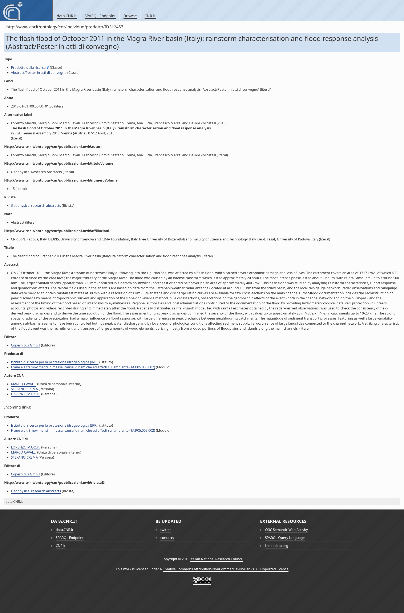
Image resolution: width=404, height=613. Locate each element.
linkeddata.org (276, 545)
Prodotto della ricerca (28, 67)
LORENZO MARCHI (25, 394)
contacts (167, 537)
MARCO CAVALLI (23, 384)
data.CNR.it (67, 15)
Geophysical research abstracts (36, 205)
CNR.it (150, 15)
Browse (130, 15)
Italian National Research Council (216, 559)
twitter (165, 529)
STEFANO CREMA (24, 389)
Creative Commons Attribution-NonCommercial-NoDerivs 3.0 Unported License (225, 569)
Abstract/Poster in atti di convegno (38, 72)
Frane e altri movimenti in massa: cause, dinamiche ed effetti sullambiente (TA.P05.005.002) (83, 367)
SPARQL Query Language (285, 537)
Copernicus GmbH (25, 345)
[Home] (26, 10)
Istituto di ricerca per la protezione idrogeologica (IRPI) (54, 362)
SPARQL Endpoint (100, 15)
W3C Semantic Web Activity (286, 529)
